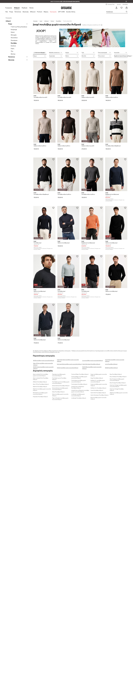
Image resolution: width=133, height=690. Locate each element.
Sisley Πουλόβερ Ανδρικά (58, 391)
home (31, 8)
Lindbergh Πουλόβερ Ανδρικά (78, 398)
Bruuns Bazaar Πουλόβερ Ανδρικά (118, 376)
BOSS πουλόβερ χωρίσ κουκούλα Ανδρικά (43, 360)
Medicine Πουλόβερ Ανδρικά (40, 386)
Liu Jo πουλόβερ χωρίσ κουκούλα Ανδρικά (92, 360)
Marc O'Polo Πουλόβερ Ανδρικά (41, 384)
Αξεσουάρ (25, 11)
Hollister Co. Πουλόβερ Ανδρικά (98, 388)
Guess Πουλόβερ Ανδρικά (97, 390)
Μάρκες (46, 11)
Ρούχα (11, 11)
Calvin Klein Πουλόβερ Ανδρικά (98, 392)
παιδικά (24, 8)
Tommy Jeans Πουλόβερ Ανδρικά (79, 384)
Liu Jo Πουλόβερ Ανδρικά (111, 364)
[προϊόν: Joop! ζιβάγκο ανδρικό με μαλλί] (92, 77)
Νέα (6, 11)
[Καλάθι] (126, 8)
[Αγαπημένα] (121, 8)
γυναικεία (8, 8)
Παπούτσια (17, 11)
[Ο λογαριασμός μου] (116, 8)
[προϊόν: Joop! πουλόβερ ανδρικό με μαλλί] (44, 77)
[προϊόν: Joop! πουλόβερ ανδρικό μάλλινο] (68, 174)
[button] (40, 52)
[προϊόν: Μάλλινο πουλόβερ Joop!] (68, 223)
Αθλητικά (32, 11)
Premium (39, 11)
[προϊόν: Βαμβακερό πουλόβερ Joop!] (116, 174)
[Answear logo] (66, 8)
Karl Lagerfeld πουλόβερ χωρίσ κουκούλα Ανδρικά (69, 364)
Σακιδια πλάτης (70, 11)
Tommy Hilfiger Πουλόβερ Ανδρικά (79, 374)
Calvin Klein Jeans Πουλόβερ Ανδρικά (91, 364)
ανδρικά (17, 8)
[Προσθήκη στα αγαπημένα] (53, 62)
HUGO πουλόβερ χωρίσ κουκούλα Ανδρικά (67, 367)
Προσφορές (53, 11)
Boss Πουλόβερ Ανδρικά (116, 374)
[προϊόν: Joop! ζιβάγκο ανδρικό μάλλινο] (116, 77)
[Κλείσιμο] (126, 1)
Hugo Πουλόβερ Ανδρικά (97, 378)
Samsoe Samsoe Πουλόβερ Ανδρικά (60, 385)
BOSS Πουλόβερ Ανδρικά (111, 367)
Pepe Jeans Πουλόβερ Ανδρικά (40, 396)
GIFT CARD (61, 11)
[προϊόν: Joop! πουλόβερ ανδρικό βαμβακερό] (116, 126)
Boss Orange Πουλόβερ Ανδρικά (117, 382)
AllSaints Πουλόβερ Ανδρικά (40, 381)
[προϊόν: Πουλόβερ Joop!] (44, 223)
